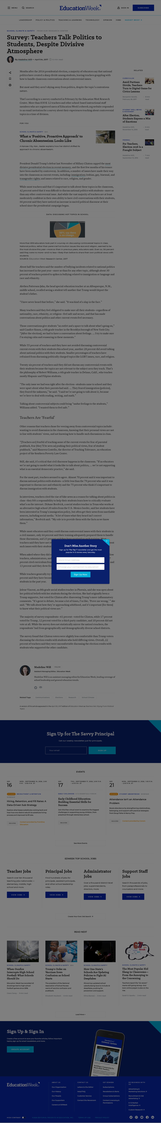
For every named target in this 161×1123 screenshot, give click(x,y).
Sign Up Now (80, 574)
